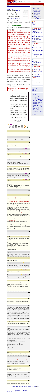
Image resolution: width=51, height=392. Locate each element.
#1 (29, 131)
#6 (29, 159)
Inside (34, 77)
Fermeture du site (36, 8)
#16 (29, 263)
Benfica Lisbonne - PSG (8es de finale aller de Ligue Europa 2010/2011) (38, 108)
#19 (29, 280)
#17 (29, 269)
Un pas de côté (34, 90)
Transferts (27, 391)
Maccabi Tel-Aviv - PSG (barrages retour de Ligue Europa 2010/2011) (38, 97)
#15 (29, 258)
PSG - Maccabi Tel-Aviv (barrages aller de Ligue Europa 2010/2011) (37, 96)
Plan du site (27, 386)
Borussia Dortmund (34, 23)
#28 (29, 372)
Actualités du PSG (34, 85)
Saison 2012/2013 (34, 114)
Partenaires (25, 386)
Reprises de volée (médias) (17, 389)
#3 (29, 142)
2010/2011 (33, 22)
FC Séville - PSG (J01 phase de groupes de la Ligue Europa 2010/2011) (38, 98)
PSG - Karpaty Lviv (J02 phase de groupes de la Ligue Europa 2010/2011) (38, 99)
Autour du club (33, 89)
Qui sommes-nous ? (14, 386)
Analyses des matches (17, 390)
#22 (29, 305)
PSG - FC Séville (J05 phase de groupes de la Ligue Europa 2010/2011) (38, 103)
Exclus (16, 391)
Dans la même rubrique (37, 28)
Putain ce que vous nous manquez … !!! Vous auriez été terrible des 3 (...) (37, 76)
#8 (29, 173)
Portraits (26, 389)
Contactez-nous (21, 386)
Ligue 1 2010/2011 (35, 94)
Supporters (26, 390)
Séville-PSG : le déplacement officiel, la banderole (37, 32)
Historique (24, 390)
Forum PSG (38, 386)
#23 (29, 321)
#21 (29, 298)
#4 (29, 149)
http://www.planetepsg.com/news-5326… (11, 260)
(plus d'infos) (35, 386)
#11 (29, 195)
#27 (29, 366)
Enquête (17, 391)
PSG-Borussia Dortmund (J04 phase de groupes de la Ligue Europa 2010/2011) (37, 102)
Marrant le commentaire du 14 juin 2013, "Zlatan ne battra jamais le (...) (37, 78)
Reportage (24, 388)
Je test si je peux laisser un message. (38, 71)
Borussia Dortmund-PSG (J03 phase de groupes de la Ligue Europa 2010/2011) (37, 100)
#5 (29, 154)
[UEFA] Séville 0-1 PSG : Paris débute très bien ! (37, 36)
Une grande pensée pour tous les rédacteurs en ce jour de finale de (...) (37, 68)
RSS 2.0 (33, 386)
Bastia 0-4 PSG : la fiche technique (36, 13)
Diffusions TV (24, 391)
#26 (29, 356)
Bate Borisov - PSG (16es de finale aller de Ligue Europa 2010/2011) (38, 105)
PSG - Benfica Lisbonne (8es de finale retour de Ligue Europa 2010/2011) (38, 109)
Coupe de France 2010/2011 (36, 110)
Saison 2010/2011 (34, 93)
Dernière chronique (35, 7)
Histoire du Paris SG (34, 88)
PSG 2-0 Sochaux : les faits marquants (37, 10)
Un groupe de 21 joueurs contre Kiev (36, 17)
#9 (29, 180)
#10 (29, 190)
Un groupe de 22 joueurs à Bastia (36, 14)
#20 (29, 292)
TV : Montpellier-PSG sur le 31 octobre (37, 54)
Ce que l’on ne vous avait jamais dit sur (37, 70)
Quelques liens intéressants (9, 391)
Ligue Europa (33, 25)
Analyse (26, 388)
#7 (29, 166)
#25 (29, 352)
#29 (29, 380)
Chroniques (24, 389)
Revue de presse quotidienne (18, 388)
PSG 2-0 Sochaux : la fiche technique (36, 11)
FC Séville (33, 24)
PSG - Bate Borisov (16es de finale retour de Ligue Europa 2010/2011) (38, 106)
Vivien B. (13, 9)
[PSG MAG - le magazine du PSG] (12, 1)
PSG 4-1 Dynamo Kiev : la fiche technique (37, 16)
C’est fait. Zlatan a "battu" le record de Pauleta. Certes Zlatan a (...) (37, 74)
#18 (29, 274)
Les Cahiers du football (9, 388)
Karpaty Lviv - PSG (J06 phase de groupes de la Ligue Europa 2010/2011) (38, 104)
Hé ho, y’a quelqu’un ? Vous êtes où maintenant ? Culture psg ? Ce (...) (36, 69)
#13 (29, 236)
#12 (29, 231)
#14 (29, 252)
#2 (29, 137)
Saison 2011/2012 (34, 113)
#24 (29, 326)
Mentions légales (18, 386)
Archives (30, 386)
